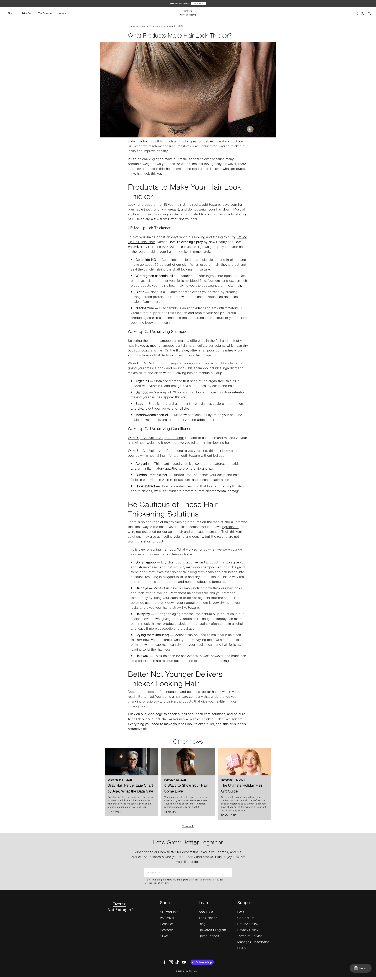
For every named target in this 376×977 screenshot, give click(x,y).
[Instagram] (171, 962)
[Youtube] (184, 962)
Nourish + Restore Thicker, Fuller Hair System (207, 718)
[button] (356, 13)
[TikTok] (177, 962)
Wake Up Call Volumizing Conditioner (156, 437)
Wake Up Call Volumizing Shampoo (154, 363)
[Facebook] (164, 962)
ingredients (230, 526)
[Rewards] (361, 968)
